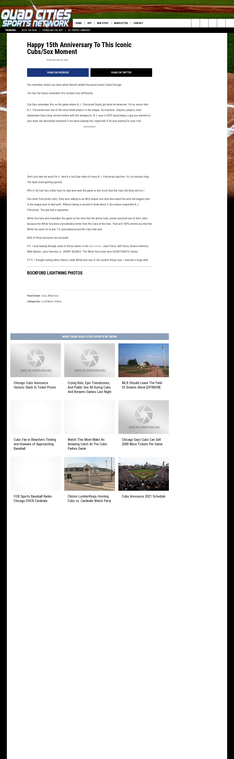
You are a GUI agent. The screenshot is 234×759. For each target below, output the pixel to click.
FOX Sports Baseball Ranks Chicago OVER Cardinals (33, 498)
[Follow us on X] (230, 23)
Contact (138, 23)
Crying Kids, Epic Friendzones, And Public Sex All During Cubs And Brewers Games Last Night (89, 387)
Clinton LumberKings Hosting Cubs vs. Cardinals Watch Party (89, 498)
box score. (96, 246)
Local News (47, 301)
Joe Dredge (39, 60)
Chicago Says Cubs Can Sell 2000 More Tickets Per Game (142, 442)
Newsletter (121, 23)
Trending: (10, 30)
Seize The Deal (29, 30)
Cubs (44, 295)
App (89, 23)
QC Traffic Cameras (79, 30)
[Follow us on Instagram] (221, 23)
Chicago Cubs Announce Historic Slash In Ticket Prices (35, 385)
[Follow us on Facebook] (212, 23)
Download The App (52, 30)
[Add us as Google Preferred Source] (204, 23)
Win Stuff (102, 23)
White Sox (53, 295)
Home (79, 23)
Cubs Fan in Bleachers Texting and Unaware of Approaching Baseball (35, 444)
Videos (58, 301)
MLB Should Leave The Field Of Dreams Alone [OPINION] (142, 385)
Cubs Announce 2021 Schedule (143, 496)
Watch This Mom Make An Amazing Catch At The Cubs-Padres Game (88, 444)
